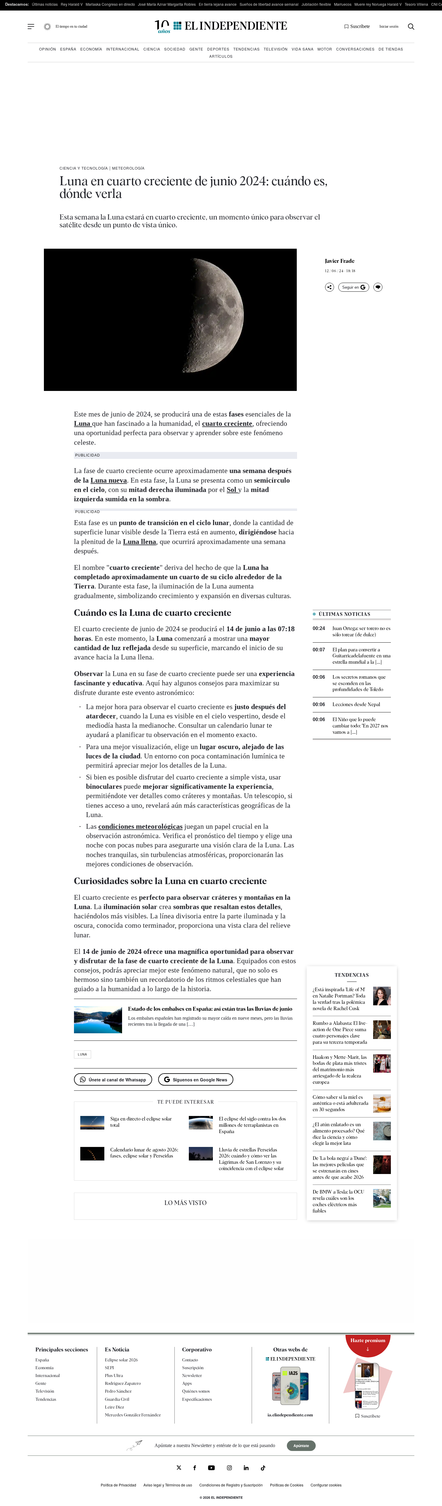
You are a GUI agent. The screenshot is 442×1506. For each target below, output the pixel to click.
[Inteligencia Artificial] (290, 1403)
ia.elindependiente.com (290, 1414)
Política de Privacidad (118, 1484)
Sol (232, 489)
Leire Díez (114, 1407)
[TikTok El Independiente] (263, 1468)
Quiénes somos (196, 1391)
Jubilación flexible (316, 4)
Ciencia (151, 48)
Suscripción (193, 1367)
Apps (187, 1383)
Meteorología (128, 168)
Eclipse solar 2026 (121, 1359)
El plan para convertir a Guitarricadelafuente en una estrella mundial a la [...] (362, 656)
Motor (325, 48)
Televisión (276, 48)
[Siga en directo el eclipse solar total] (92, 1125)
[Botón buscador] (411, 26)
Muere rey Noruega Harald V (378, 4)
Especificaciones (197, 1399)
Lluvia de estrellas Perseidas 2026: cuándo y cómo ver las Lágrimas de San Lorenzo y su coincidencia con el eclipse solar (251, 1159)
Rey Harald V (72, 4)
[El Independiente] (221, 26)
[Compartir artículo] (329, 287)
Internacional (123, 48)
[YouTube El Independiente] (211, 1468)
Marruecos (342, 4)
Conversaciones (355, 48)
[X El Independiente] (178, 1468)
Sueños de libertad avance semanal (269, 4)
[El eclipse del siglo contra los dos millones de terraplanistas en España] (201, 1125)
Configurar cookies (326, 1484)
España (68, 48)
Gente (196, 48)
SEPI (109, 1367)
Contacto (190, 1359)
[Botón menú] (31, 26)
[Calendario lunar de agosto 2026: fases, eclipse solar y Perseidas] (92, 1159)
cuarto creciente (227, 423)
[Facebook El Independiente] (194, 1468)
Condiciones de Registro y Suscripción (231, 1484)
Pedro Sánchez (118, 1391)
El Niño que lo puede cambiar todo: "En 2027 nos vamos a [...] (360, 726)
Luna (83, 423)
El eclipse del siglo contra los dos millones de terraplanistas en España (252, 1125)
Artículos (221, 56)
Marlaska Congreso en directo (110, 4)
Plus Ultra (114, 1375)
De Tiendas (391, 48)
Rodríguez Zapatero (123, 1383)
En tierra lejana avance (218, 4)
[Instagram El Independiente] (229, 1468)
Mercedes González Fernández (133, 1414)
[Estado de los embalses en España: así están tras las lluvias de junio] (98, 1019)
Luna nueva (109, 480)
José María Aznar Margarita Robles (167, 4)
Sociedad (175, 48)
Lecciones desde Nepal (356, 704)
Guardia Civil (117, 1399)
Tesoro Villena (416, 4)
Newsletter (192, 1375)
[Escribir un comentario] (377, 287)
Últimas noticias (45, 4)
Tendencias (246, 48)
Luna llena (139, 542)
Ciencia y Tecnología (84, 168)
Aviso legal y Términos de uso (167, 1484)
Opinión (47, 48)
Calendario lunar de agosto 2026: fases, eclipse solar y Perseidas (144, 1153)
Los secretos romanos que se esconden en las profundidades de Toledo (359, 683)
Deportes (218, 48)
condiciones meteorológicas (140, 826)
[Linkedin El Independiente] (246, 1468)
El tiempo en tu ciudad (71, 26)
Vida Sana (303, 48)
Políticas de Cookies (286, 1484)
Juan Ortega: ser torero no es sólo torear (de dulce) (362, 631)
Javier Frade (340, 261)
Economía (91, 48)
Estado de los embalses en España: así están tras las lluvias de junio (210, 1009)
